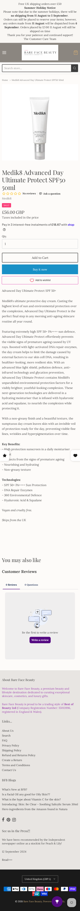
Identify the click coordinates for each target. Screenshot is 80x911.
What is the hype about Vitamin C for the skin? (31, 799)
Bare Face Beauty (32, 901)
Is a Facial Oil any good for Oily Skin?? (26, 794)
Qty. (4, 236)
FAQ (4, 740)
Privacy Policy (10, 745)
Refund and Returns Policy (18, 755)
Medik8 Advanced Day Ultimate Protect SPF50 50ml (38, 80)
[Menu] (9, 52)
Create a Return (12, 760)
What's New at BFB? (14, 789)
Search (6, 735)
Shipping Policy (11, 750)
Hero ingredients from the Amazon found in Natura (34, 809)
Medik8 (6, 198)
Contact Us (9, 770)
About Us (7, 730)
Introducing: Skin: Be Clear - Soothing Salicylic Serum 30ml (40, 804)
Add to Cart (40, 258)
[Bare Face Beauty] (40, 52)
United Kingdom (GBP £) (38, 879)
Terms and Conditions (16, 765)
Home (5, 80)
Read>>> (7, 860)
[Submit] (74, 68)
